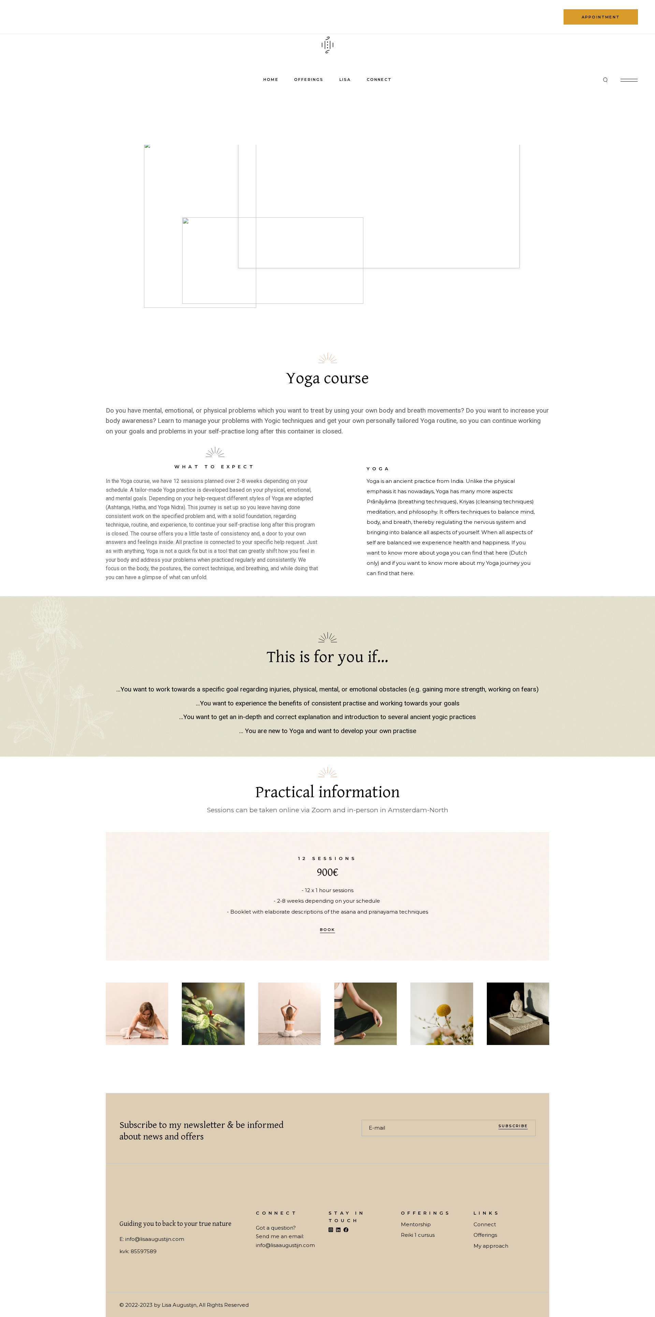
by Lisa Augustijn (175, 1305)
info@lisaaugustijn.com (154, 1239)
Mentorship (416, 1224)
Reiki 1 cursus (418, 1235)
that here (495, 552)
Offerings (485, 1235)
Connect (485, 1224)
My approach (491, 1246)
